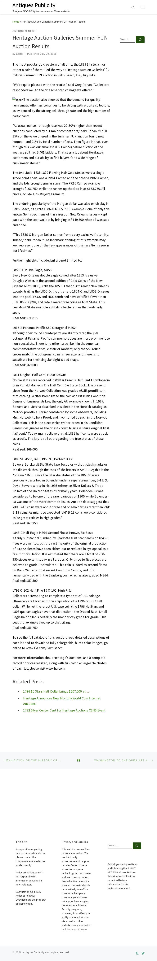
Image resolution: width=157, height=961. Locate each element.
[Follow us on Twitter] (143, 953)
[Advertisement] (132, 107)
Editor (19, 54)
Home (15, 21)
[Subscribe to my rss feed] (137, 953)
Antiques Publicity (33, 952)
